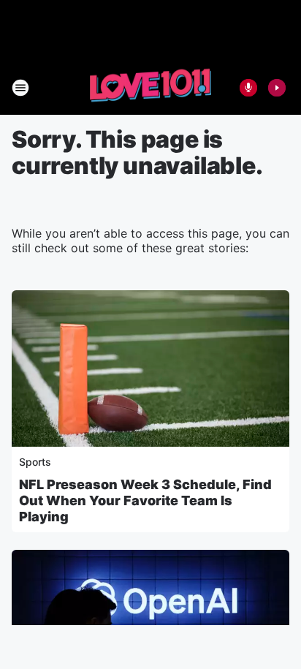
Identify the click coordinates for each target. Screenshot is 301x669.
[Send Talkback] (248, 88)
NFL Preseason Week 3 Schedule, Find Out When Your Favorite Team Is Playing (145, 500)
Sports (35, 462)
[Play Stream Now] (277, 88)
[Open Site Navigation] (20, 88)
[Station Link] (150, 87)
